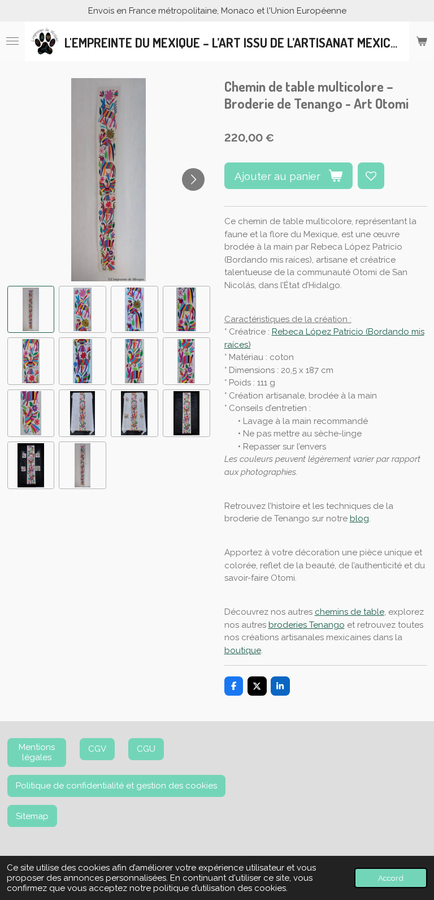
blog (359, 518)
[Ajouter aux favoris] (371, 175)
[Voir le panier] (421, 41)
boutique (242, 650)
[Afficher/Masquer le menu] (12, 41)
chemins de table (349, 612)
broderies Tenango (306, 625)
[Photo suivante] (193, 179)
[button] (31, 309)
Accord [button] (390, 877)
